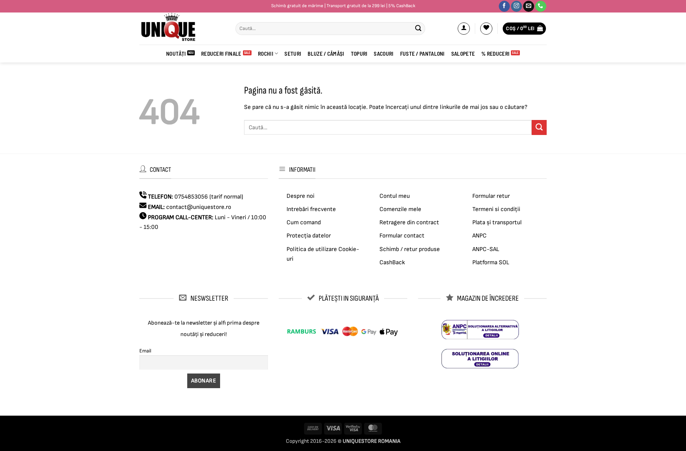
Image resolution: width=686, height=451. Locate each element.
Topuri (359, 53)
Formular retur (491, 196)
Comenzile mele (400, 209)
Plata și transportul (497, 222)
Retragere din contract (409, 222)
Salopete (463, 53)
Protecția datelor (309, 235)
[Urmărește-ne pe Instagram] (516, 6)
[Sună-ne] (540, 6)
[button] (464, 28)
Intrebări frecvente (311, 209)
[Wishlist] (486, 28)
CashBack (392, 262)
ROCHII (265, 53)
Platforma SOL (490, 262)
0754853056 (191, 196)
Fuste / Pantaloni (422, 53)
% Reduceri (495, 53)
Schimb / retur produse (409, 249)
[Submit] (418, 28)
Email (145, 351)
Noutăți (176, 53)
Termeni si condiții (496, 209)
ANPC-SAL (485, 249)
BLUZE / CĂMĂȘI (326, 53)
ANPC (479, 235)
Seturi (292, 53)
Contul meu (394, 196)
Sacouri (383, 53)
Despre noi (300, 196)
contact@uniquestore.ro (198, 207)
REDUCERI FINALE (221, 53)
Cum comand (304, 222)
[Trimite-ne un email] (528, 6)
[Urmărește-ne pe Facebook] (504, 6)
